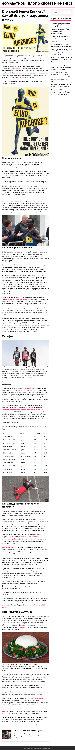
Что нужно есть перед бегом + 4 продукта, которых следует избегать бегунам (61, 31)
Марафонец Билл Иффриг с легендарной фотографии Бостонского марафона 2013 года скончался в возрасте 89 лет (60, 77)
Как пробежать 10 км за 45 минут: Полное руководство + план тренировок (60, 39)
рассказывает (21, 73)
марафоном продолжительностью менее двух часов (21, 410)
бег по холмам (39, 698)
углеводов (21, 627)
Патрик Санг (15, 68)
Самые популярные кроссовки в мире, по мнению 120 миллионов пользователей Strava (61, 67)
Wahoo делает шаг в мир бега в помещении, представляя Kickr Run (61, 59)
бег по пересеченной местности (17, 299)
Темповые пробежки (9, 547)
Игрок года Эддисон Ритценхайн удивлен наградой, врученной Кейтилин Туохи (61, 52)
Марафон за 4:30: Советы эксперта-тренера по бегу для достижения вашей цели (60, 92)
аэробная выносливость (29, 537)
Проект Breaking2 (29, 388)
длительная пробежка (10, 539)
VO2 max (5, 711)
